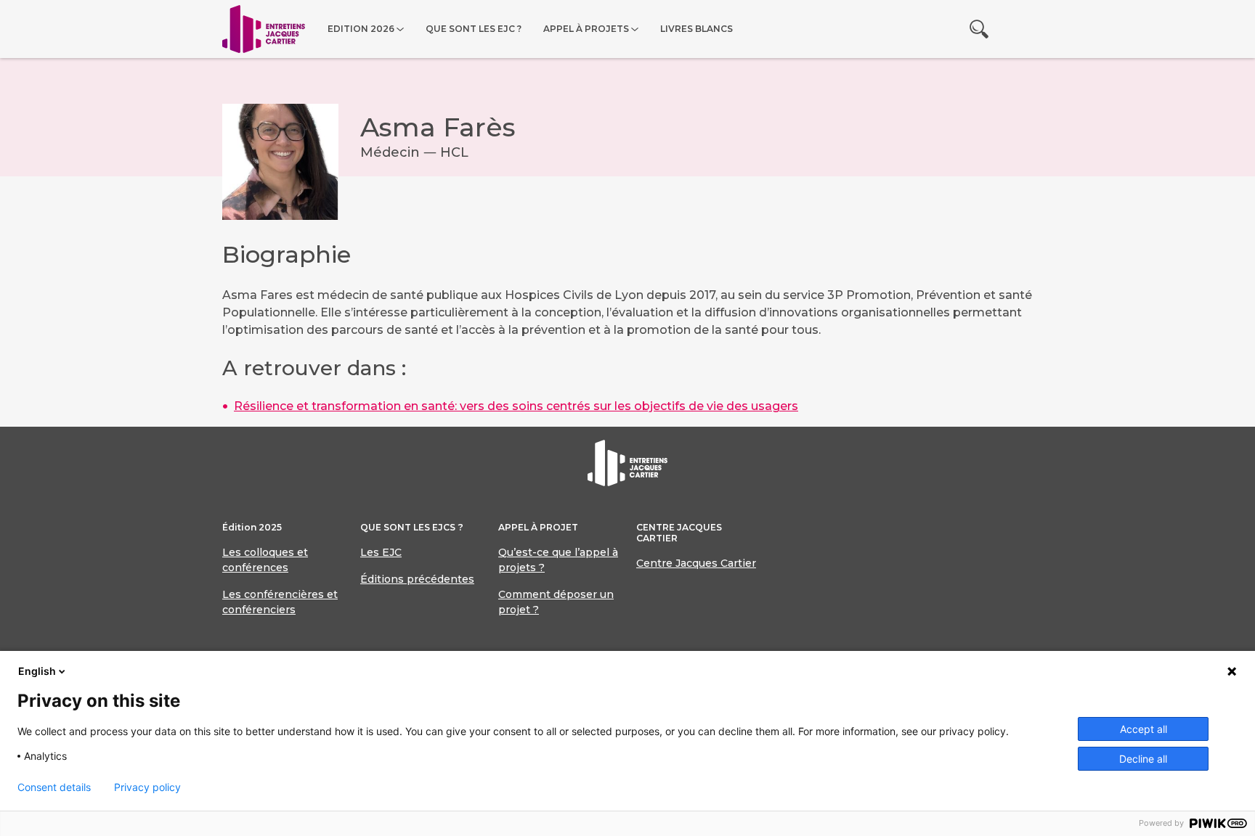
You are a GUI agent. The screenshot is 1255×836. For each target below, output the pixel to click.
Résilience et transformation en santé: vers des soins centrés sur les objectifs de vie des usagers (516, 406)
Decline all (1143, 759)
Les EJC (381, 552)
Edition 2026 (361, 28)
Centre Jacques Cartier (696, 563)
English (37, 671)
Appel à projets (586, 28)
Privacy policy (147, 787)
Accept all (1143, 729)
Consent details (54, 787)
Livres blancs (696, 28)
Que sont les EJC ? (473, 28)
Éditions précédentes (417, 579)
